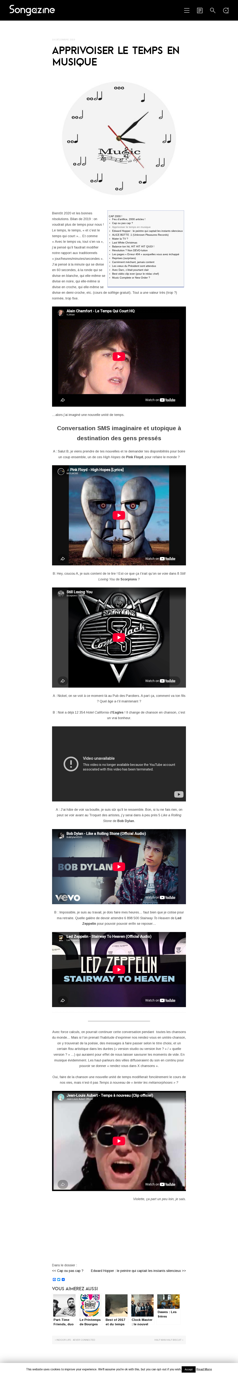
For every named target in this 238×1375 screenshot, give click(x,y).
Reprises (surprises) (124, 258)
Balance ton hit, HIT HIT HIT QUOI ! (133, 246)
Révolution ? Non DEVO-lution (130, 250)
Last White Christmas (124, 242)
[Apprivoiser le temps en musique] (119, 138)
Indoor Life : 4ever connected (76, 1340)
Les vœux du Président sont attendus (134, 265)
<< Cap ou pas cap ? (67, 1271)
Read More (204, 1369)
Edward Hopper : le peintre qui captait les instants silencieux (147, 230)
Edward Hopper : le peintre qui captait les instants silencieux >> (138, 1271)
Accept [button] (189, 1369)
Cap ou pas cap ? (122, 223)
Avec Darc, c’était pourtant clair (130, 269)
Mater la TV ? (120, 238)
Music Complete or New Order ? (131, 277)
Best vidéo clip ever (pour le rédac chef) (135, 273)
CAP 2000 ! (115, 216)
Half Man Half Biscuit (168, 1340)
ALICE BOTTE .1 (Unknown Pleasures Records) (140, 234)
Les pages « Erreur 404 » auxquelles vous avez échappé (145, 254)
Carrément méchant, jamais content (133, 262)
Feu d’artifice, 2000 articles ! (128, 219)
